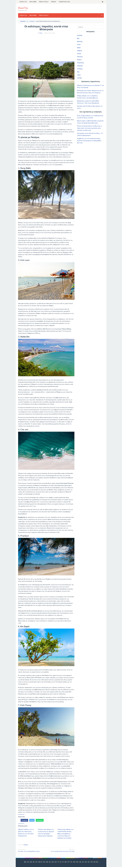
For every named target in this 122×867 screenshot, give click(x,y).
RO (74, 862)
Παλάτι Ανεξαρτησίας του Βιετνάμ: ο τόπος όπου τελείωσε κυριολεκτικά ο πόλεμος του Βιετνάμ (89, 128)
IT (58, 862)
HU (55, 862)
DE (47, 862)
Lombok (79, 78)
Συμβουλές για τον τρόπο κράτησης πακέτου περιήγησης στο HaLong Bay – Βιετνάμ (89, 140)
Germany (80, 56)
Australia (79, 35)
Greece (79, 60)
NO (66, 862)
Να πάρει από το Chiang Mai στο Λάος (29, 850)
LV (60, 862)
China (78, 44)
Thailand (25, 845)
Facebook (24, 820)
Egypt (78, 47)
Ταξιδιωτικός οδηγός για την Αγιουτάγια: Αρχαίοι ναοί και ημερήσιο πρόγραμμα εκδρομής (46, 832)
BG (25, 862)
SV (88, 862)
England (79, 50)
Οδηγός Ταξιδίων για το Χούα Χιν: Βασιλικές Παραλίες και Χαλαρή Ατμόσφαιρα (26, 832)
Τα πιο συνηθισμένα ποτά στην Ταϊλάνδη (62, 850)
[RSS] (102, 2)
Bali (78, 38)
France (79, 53)
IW (52, 862)
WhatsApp (40, 820)
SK (80, 862)
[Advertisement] (46, 48)
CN (97, 862)
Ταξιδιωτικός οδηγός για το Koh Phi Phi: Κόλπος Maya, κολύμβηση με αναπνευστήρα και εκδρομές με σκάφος (65, 833)
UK (94, 862)
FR (44, 862)
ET (36, 862)
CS (28, 862)
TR (91, 862)
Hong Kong (80, 63)
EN (39, 862)
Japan (79, 75)
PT (68, 862)
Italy (78, 72)
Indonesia (80, 66)
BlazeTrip (23, 8)
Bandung (79, 41)
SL (83, 862)
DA (31, 862)
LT (63, 862)
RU (77, 862)
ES (86, 862)
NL (34, 862)
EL (50, 862)
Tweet (32, 820)
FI (41, 862)
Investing (79, 69)
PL (71, 862)
